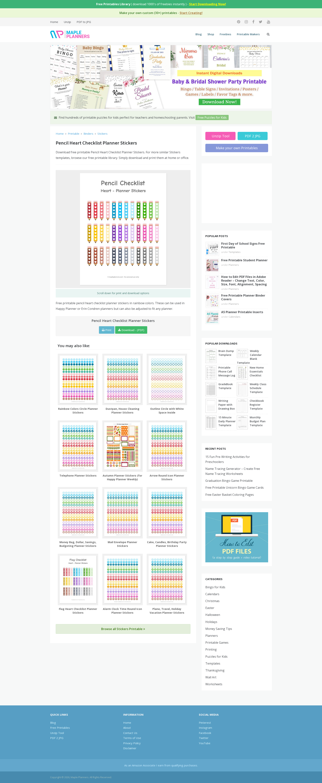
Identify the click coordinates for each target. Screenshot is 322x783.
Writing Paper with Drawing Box (226, 404)
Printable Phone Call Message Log (226, 371)
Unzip (67, 22)
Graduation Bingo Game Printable (229, 481)
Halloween (212, 615)
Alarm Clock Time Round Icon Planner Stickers (122, 610)
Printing (211, 649)
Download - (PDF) (132, 330)
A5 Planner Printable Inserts (242, 312)
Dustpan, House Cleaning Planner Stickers (122, 410)
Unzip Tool (220, 136)
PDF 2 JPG (252, 136)
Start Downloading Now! (207, 4)
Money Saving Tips (218, 629)
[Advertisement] (236, 193)
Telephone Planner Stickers (78, 475)
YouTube (204, 743)
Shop (210, 34)
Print (108, 330)
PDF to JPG (84, 22)
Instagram (205, 727)
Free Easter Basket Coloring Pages (229, 495)
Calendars (234, 316)
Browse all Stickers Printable (122, 629)
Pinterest (205, 722)
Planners (234, 265)
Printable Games (216, 643)
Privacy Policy (132, 743)
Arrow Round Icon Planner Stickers (167, 477)
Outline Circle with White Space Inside (167, 410)
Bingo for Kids (215, 587)
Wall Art (210, 677)
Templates (235, 252)
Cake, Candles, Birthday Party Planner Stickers (167, 544)
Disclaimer (129, 748)
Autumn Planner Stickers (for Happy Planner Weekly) (122, 477)
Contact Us (130, 733)
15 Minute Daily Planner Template (227, 421)
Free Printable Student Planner (244, 260)
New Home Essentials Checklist (257, 371)
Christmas (212, 601)
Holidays (211, 622)
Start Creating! (191, 13)
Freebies (225, 34)
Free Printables (60, 727)
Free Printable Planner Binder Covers (243, 297)
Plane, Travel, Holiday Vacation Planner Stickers (167, 610)
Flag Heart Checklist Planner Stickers (78, 610)
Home (54, 22)
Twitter (204, 738)
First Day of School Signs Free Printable (243, 245)
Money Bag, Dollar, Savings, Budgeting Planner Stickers (77, 544)
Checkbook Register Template (257, 404)
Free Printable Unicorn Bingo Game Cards (234, 488)
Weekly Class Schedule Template (258, 388)
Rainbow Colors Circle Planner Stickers (78, 410)
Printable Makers (248, 34)
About (127, 727)
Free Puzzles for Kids (212, 117)
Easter (209, 608)
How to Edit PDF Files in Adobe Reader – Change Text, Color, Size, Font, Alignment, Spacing (244, 280)
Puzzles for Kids (216, 656)
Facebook (205, 733)
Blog (198, 34)
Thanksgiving (215, 670)
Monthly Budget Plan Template (258, 421)
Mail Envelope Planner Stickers (122, 544)
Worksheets (213, 684)
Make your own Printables (237, 148)
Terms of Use (132, 738)
